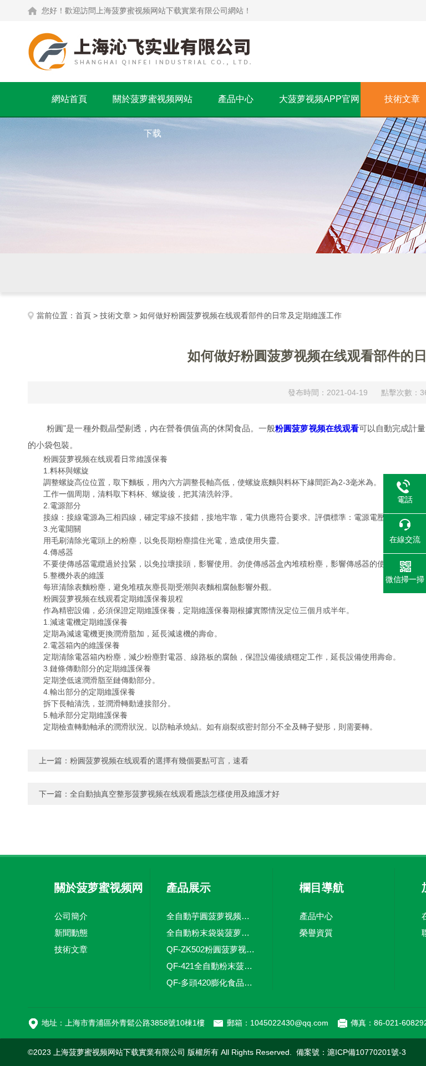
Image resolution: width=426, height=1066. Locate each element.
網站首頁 (69, 99)
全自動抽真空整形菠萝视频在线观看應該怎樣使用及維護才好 (175, 793)
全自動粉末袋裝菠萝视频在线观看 (211, 932)
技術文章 (115, 315)
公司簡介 (71, 916)
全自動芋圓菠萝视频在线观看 (211, 916)
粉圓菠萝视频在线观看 (317, 428)
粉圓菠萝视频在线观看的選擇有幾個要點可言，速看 (159, 760)
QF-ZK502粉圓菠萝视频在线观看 (211, 949)
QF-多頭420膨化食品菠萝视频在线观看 (211, 982)
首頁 (83, 315)
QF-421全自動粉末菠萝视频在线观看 (211, 966)
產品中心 (235, 99)
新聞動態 (71, 932)
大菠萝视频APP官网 (319, 99)
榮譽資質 (316, 932)
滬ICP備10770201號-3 (366, 1052)
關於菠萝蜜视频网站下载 (152, 105)
